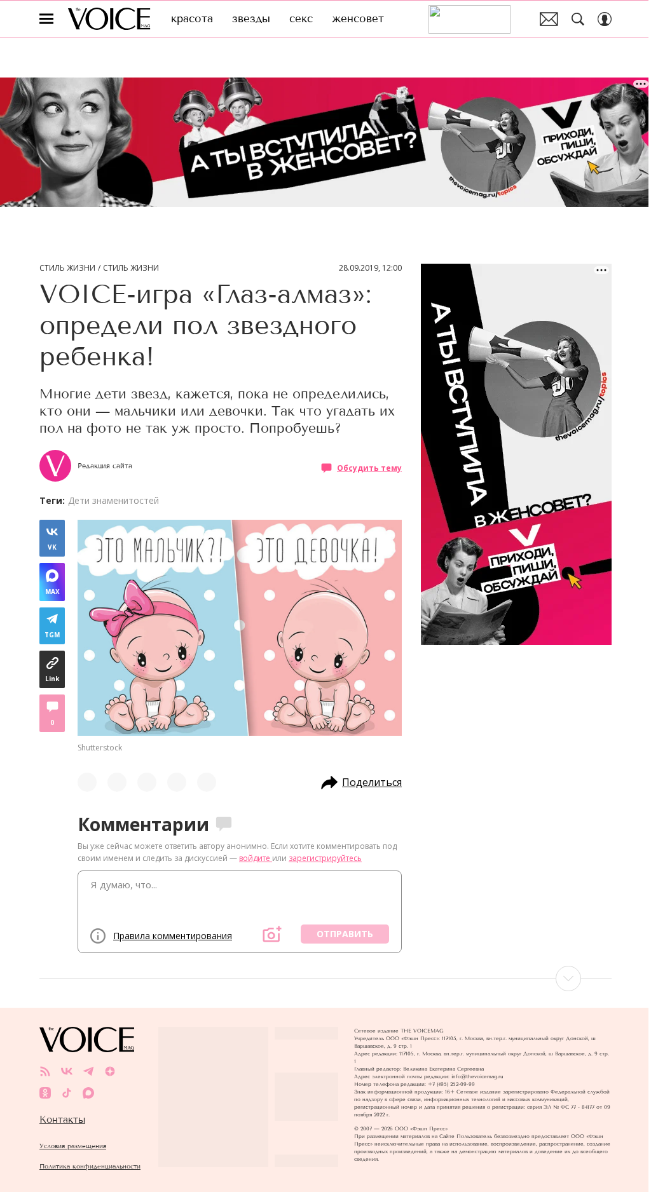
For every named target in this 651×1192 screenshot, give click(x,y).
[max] (88, 1093)
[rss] (45, 1071)
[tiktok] (66, 1093)
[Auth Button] (605, 19)
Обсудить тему (369, 468)
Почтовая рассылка (549, 19)
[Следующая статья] (325, 978)
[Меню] (46, 19)
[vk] (66, 1071)
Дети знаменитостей (113, 500)
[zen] (110, 1071)
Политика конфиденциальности (89, 1166)
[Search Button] (578, 19)
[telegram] (88, 1071)
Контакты (62, 1119)
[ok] (45, 1093)
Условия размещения (72, 1146)
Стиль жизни (67, 268)
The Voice (109, 19)
